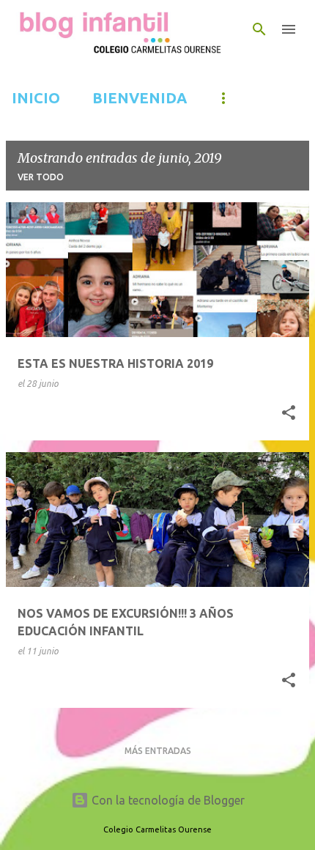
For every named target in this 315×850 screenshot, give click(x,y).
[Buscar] (259, 29)
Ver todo (41, 177)
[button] (288, 413)
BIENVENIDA (139, 97)
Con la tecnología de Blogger (167, 800)
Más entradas (158, 750)
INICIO (36, 97)
